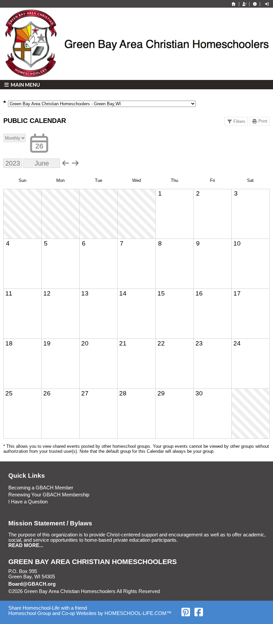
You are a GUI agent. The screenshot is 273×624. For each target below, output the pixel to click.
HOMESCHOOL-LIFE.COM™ (138, 613)
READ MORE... (25, 545)
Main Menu (25, 85)
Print (262, 121)
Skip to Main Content (188, 591)
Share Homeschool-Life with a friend (47, 608)
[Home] (233, 4)
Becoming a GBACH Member (40, 487)
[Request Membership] (244, 4)
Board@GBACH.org (32, 584)
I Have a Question (28, 501)
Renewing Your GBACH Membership (48, 494)
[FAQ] (254, 4)
